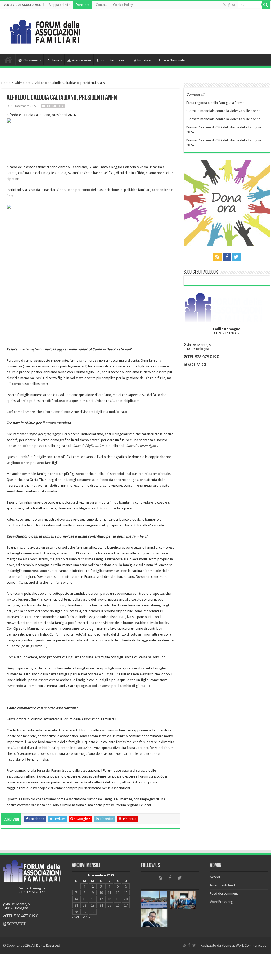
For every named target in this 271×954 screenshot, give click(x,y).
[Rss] (224, 5)
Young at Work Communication (245, 945)
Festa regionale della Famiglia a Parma (215, 103)
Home (8, 59)
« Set (75, 917)
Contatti (102, 5)
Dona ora (83, 5)
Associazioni (81, 60)
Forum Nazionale (172, 60)
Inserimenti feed (222, 885)
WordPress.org (221, 902)
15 (84, 899)
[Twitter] (234, 5)
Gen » (86, 917)
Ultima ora (23, 83)
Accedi (215, 877)
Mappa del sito (59, 5)
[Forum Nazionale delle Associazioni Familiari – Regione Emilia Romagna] (45, 30)
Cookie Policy (123, 5)
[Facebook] (229, 5)
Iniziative (144, 60)
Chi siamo (30, 60)
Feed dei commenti (224, 893)
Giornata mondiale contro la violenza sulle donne (223, 111)
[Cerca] (266, 5)
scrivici (197, 364)
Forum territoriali (112, 60)
